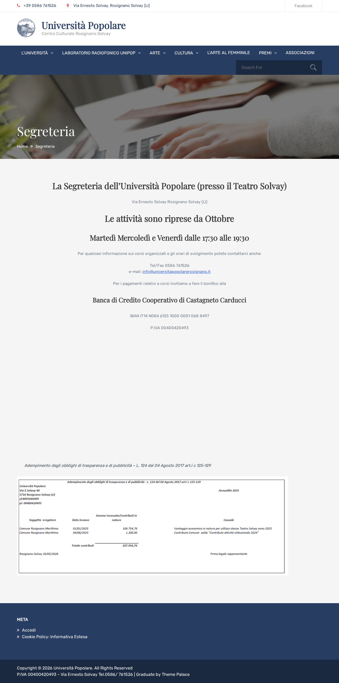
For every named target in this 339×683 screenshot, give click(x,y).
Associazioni (300, 52)
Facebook (304, 5)
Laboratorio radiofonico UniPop (98, 52)
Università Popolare (84, 25)
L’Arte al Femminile (228, 52)
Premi (265, 52)
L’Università (34, 52)
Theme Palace (176, 674)
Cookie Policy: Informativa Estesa (54, 636)
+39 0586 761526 (40, 5)
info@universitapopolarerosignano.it (176, 271)
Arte (155, 52)
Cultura (184, 52)
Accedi (29, 630)
